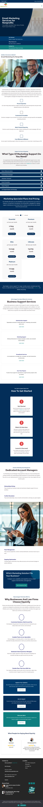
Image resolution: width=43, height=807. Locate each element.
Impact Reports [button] (5, 185)
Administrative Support (21, 320)
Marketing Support (21, 337)
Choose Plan (12, 233)
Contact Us (21, 706)
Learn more (21, 326)
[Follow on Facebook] (29, 783)
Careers (6, 779)
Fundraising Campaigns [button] (7, 174)
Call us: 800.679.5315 (38, 1)
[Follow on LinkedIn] (34, 783)
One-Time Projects (21, 370)
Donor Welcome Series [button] (7, 171)
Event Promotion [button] (6, 182)
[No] (41, 803)
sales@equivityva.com (9, 776)
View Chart (21, 689)
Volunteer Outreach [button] (6, 178)
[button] (41, 5)
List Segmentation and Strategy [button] (9, 189)
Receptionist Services (21, 354)
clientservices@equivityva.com (11, 771)
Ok (18, 805)
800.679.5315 (7, 766)
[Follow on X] (32, 783)
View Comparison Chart (21, 585)
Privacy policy (23, 805)
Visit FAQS (21, 722)
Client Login (3, 1)
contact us (36, 287)
